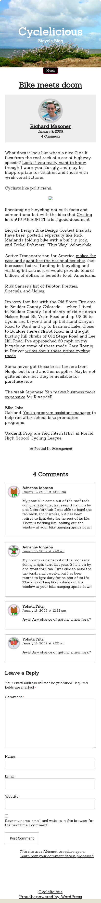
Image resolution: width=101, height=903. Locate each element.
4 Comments (50, 136)
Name (10, 756)
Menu (50, 70)
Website (11, 796)
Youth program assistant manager (57, 412)
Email (9, 776)
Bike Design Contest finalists (63, 230)
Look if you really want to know (54, 162)
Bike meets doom (50, 85)
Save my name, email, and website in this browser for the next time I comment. (49, 822)
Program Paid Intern (43, 433)
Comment (14, 697)
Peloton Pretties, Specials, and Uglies (41, 288)
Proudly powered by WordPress (50, 896)
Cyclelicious (50, 31)
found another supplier (49, 371)
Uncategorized (61, 449)
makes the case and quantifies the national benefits (50, 258)
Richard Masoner (50, 126)
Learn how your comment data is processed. (57, 856)
